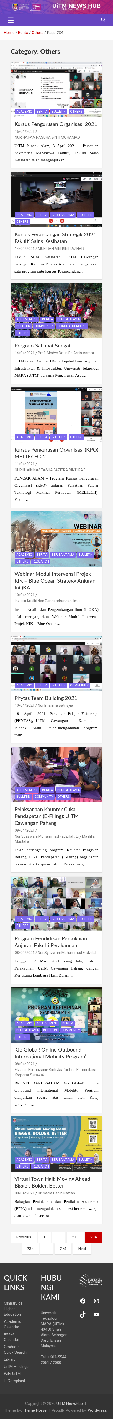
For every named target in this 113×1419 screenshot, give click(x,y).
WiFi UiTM (12, 1373)
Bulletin (59, 111)
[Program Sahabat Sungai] (56, 310)
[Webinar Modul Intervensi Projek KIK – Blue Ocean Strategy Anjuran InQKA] (56, 539)
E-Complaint (14, 1380)
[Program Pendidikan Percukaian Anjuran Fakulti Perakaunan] (56, 903)
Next (82, 1248)
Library (10, 1359)
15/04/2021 (25, 131)
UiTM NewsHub (69, 1403)
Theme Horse (35, 1410)
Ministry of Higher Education (13, 1309)
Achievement (27, 319)
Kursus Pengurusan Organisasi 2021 (55, 124)
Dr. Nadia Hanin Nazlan (56, 1193)
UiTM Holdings (16, 1366)
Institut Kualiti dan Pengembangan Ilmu (47, 601)
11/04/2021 (25, 464)
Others (76, 111)
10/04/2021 (25, 595)
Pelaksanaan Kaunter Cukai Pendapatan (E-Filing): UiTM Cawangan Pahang (46, 816)
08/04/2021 (25, 953)
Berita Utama (63, 215)
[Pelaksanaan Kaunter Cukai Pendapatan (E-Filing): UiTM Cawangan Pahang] (56, 774)
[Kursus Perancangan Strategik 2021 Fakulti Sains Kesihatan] (56, 199)
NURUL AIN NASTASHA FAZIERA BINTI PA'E (50, 470)
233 (75, 1237)
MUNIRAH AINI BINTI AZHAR (61, 248)
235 (30, 1248)
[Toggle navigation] (11, 20)
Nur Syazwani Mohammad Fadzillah (67, 953)
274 (63, 1248)
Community (44, 326)
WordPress (97, 1410)
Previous (23, 1237)
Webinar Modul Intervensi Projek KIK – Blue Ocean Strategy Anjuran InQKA (54, 581)
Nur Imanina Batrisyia (55, 705)
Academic (24, 111)
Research (41, 561)
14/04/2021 (25, 248)
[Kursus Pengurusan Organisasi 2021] (56, 89)
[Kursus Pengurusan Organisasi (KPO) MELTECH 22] (56, 415)
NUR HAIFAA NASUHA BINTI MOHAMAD (47, 137)
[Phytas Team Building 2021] (56, 663)
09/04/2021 (25, 830)
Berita (42, 111)
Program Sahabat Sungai (42, 345)
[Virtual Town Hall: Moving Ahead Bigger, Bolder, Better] (56, 1144)
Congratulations (72, 326)
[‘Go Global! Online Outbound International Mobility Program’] (56, 1015)
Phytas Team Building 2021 (46, 698)
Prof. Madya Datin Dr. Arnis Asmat (66, 353)
